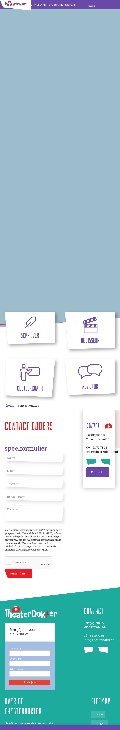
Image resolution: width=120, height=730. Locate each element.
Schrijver (30, 336)
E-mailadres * (17, 648)
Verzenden (17, 573)
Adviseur (90, 386)
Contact (96, 472)
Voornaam (15, 658)
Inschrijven (30, 682)
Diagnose (101, 723)
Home (91, 6)
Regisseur (90, 341)
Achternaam (16, 669)
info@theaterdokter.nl (99, 640)
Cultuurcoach (30, 388)
